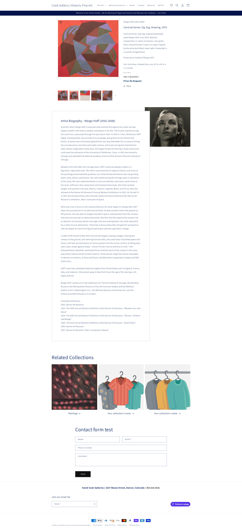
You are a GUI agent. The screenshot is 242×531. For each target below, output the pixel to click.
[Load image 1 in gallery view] (63, 95)
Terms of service (110, 525)
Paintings (73, 413)
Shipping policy (134, 525)
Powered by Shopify (84, 525)
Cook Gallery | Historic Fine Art (67, 525)
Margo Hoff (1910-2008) (134, 22)
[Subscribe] (94, 504)
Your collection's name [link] (119, 413)
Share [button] (128, 86)
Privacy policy (97, 525)
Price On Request (133, 80)
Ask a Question (131, 76)
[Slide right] (115, 95)
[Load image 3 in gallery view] (85, 95)
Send (83, 474)
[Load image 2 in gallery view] (74, 95)
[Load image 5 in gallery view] (107, 95)
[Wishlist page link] (171, 5)
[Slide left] (54, 95)
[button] (101, 5)
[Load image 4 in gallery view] (96, 95)
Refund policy (122, 525)
